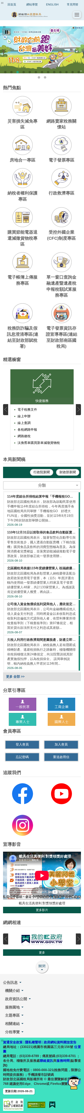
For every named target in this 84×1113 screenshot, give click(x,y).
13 (79, 72)
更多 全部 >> (15, 676)
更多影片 (42, 910)
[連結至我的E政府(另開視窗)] (42, 939)
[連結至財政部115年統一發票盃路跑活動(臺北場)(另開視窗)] (42, 49)
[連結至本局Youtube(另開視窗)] (61, 794)
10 (60, 72)
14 (39, 77)
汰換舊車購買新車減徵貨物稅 (39, 442)
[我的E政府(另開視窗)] (52, 1105)
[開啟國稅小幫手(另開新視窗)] (74, 1082)
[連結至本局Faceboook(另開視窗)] (22, 794)
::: (2, 2)
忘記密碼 (22, 757)
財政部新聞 (68, 472)
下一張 (78, 409)
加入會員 (61, 744)
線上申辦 (24, 416)
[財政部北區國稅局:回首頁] (37, 14)
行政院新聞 (41, 472)
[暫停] (6, 31)
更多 (42, 952)
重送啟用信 (61, 757)
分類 (42, 485)
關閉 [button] (42, 966)
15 (45, 77)
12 (73, 72)
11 (66, 72)
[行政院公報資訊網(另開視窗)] (13, 1105)
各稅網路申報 (27, 429)
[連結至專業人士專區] (22, 719)
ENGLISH (52, 4)
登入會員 (22, 744)
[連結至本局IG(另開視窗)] (22, 825)
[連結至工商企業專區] (61, 704)
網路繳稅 (24, 436)
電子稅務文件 (27, 409)
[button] (77, 14)
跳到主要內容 (10, 2)
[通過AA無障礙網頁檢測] (36, 1105)
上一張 (5, 409)
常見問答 (72, 4)
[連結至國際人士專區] (61, 719)
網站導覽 (32, 4)
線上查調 (24, 423)
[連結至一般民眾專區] (22, 704)
